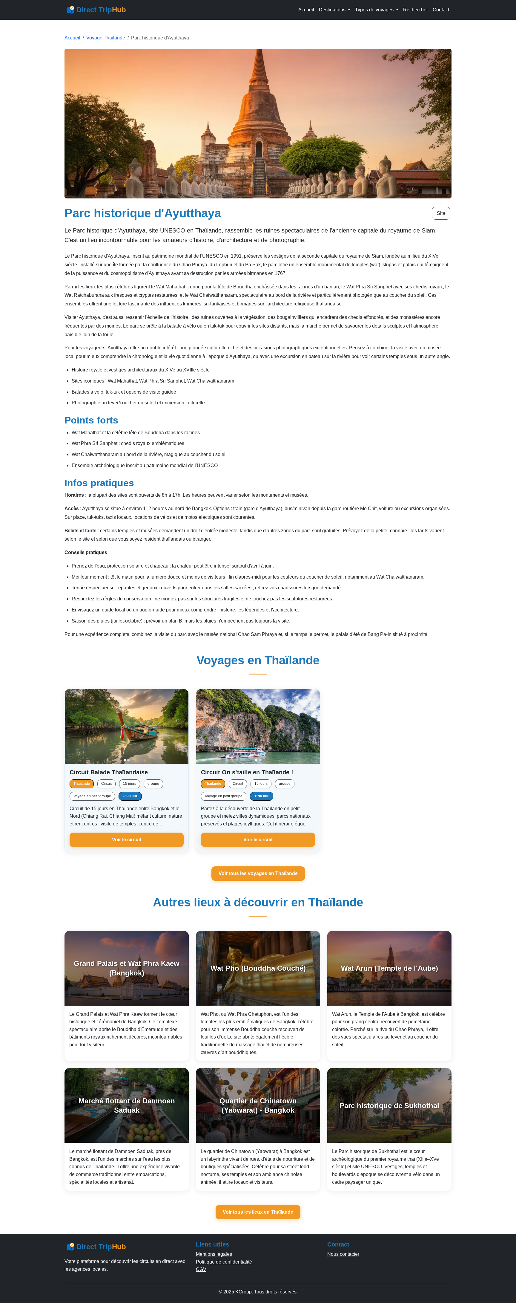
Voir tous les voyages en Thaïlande (258, 873)
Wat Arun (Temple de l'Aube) (389, 968)
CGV (201, 1269)
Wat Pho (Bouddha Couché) (258, 968)
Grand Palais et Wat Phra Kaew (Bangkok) (126, 968)
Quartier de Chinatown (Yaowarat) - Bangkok (258, 1105)
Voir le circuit (126, 839)
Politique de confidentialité (224, 1261)
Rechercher (415, 9)
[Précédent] (72, 726)
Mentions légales (214, 1254)
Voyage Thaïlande (105, 37)
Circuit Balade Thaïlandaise (109, 772)
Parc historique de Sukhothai (389, 1106)
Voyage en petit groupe (92, 796)
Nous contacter (343, 1254)
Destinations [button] (333, 9)
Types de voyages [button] (375, 9)
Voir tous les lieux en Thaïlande (258, 1212)
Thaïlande (81, 784)
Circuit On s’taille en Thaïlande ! (247, 772)
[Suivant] (181, 726)
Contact (441, 9)
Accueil (306, 9)
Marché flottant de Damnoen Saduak (127, 1105)
